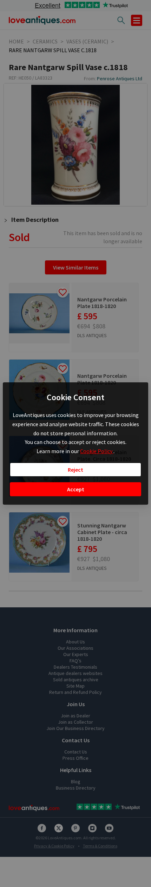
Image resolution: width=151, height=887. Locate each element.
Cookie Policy (96, 451)
